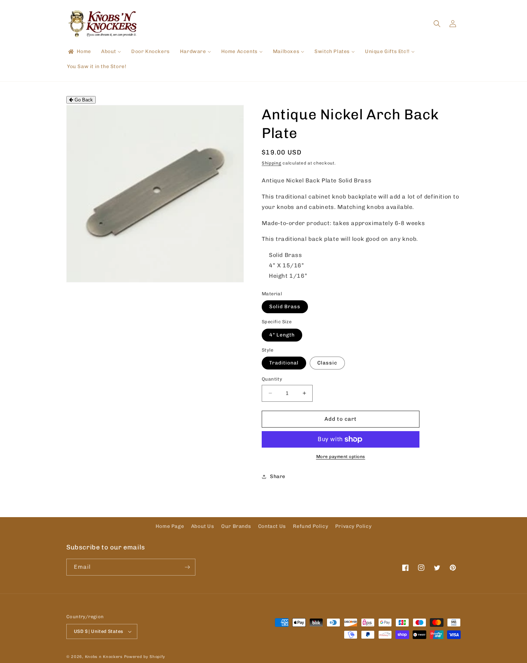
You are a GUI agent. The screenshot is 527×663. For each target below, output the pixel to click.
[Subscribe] (187, 567)
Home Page (170, 526)
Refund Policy (310, 526)
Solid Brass (284, 307)
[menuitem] (79, 51)
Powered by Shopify (145, 656)
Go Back (83, 99)
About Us (202, 526)
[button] (437, 24)
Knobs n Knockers (104, 656)
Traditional (284, 363)
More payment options (340, 456)
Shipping (271, 163)
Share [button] (277, 476)
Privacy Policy (353, 526)
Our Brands (236, 526)
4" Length (282, 335)
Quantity (272, 379)
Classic (327, 363)
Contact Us (272, 526)
